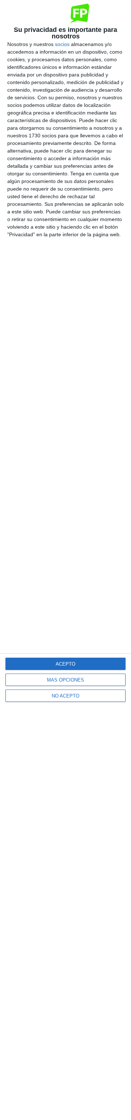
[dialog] (65, 560)
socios (62, 44)
